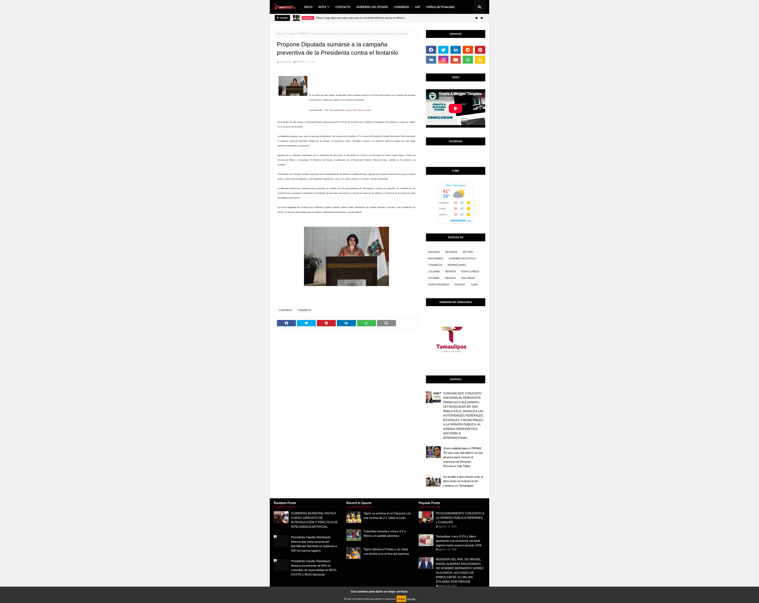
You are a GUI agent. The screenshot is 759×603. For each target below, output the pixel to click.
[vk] (431, 60)
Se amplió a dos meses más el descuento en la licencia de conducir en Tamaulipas (463, 481)
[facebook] (431, 50)
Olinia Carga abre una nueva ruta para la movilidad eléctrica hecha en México (360, 17)
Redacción (285, 61)
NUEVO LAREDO (470, 271)
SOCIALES (459, 284)
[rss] (480, 60)
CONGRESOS (304, 310)
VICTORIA (468, 252)
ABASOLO (450, 278)
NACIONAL (434, 252)
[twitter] (443, 50)
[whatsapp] (468, 60)
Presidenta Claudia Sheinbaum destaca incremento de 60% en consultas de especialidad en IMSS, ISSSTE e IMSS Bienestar (314, 567)
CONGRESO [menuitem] (401, 7)
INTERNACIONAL (457, 265)
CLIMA (474, 284)
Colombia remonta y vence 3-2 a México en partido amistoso (384, 533)
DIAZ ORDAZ (468, 278)
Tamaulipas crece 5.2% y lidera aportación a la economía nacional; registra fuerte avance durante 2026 (458, 541)
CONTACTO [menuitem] (342, 7)
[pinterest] (480, 50)
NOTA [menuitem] (322, 7)
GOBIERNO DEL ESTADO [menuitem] (372, 7)
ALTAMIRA (434, 278)
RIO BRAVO (451, 252)
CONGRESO (302, 33)
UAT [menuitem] (417, 7)
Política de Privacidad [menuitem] (440, 7)
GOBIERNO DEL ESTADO (462, 258)
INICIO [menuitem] (308, 7)
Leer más (411, 598)
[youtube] (455, 60)
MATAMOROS (435, 258)
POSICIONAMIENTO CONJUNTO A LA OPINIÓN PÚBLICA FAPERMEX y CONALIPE (460, 518)
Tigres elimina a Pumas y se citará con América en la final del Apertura (386, 551)
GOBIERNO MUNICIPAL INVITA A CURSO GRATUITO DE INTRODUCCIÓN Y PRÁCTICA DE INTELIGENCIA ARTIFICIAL (314, 520)
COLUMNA (434, 271)
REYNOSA (450, 271)
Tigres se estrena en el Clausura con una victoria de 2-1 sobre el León (387, 515)
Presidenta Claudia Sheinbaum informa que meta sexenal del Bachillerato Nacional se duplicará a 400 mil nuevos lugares (314, 543)
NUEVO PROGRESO (438, 284)
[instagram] (443, 60)
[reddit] (468, 50)
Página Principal (286, 33)
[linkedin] (455, 50)
